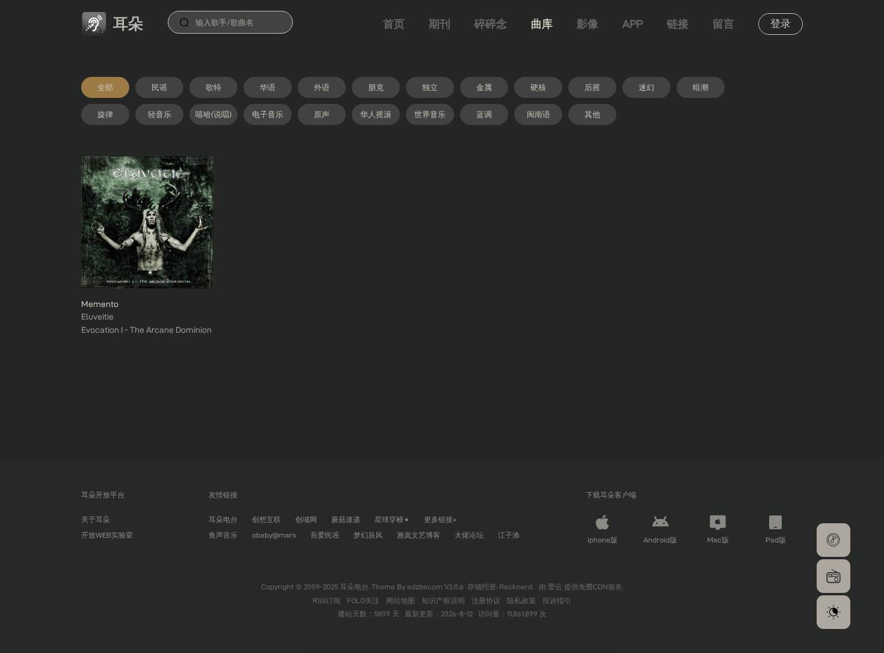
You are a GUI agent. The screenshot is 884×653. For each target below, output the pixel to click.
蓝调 (484, 114)
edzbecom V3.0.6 (435, 587)
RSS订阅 (327, 600)
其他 (592, 114)
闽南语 (538, 114)
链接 (678, 23)
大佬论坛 (469, 535)
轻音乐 (159, 114)
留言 (723, 23)
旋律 (105, 114)
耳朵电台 (223, 519)
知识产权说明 (444, 600)
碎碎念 (490, 23)
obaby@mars (274, 535)
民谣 (159, 87)
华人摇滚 (375, 114)
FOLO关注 (364, 600)
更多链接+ (440, 519)
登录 (780, 23)
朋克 (376, 87)
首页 (394, 23)
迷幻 (646, 87)
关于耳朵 (95, 519)
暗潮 (700, 87)
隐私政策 (522, 600)
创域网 (306, 519)
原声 (322, 114)
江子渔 (509, 535)
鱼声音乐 (223, 535)
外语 (322, 87)
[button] (833, 540)
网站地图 (401, 600)
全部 (105, 87)
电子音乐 (267, 114)
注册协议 (486, 600)
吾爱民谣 (324, 535)
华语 (267, 87)
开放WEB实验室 (107, 535)
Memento (99, 304)
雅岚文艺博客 (418, 535)
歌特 (213, 87)
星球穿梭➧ (392, 519)
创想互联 (266, 519)
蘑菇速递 (345, 519)
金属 (484, 87)
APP (632, 23)
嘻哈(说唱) (213, 114)
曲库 (542, 23)
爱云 (556, 587)
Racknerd (515, 587)
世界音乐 (430, 114)
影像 (587, 23)
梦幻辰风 (368, 535)
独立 (430, 87)
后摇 (592, 87)
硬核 (538, 87)
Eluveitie (97, 316)
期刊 (439, 23)
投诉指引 (556, 600)
